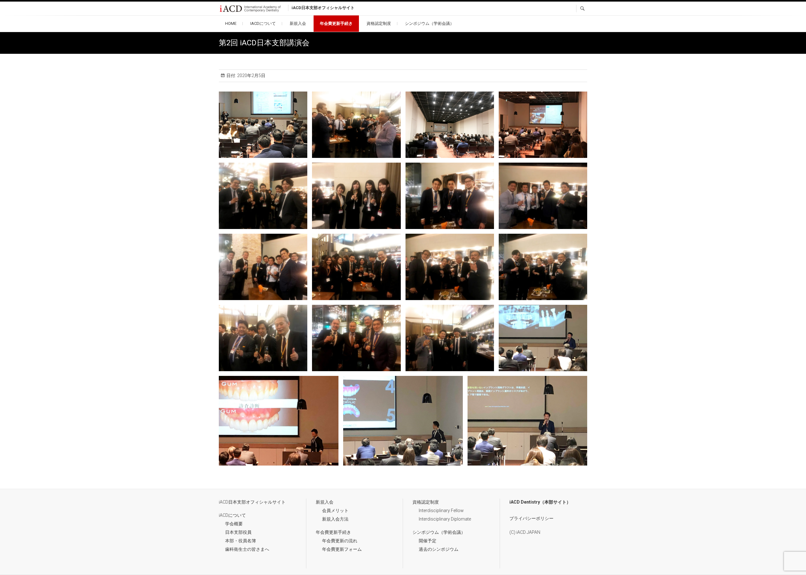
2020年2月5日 (250, 75)
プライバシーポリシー (531, 518)
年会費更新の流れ (339, 540)
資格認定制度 (378, 23)
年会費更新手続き (336, 23)
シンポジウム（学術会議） (429, 23)
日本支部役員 (238, 532)
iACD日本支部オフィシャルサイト (252, 502)
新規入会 (298, 23)
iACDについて (263, 23)
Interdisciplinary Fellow (441, 510)
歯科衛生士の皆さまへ (247, 549)
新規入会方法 (335, 519)
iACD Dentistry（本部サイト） (540, 502)
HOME (230, 23)
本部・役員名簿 (240, 540)
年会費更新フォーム (342, 549)
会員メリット (335, 510)
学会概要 (234, 523)
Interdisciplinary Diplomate (445, 519)
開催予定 (427, 540)
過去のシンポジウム (438, 549)
